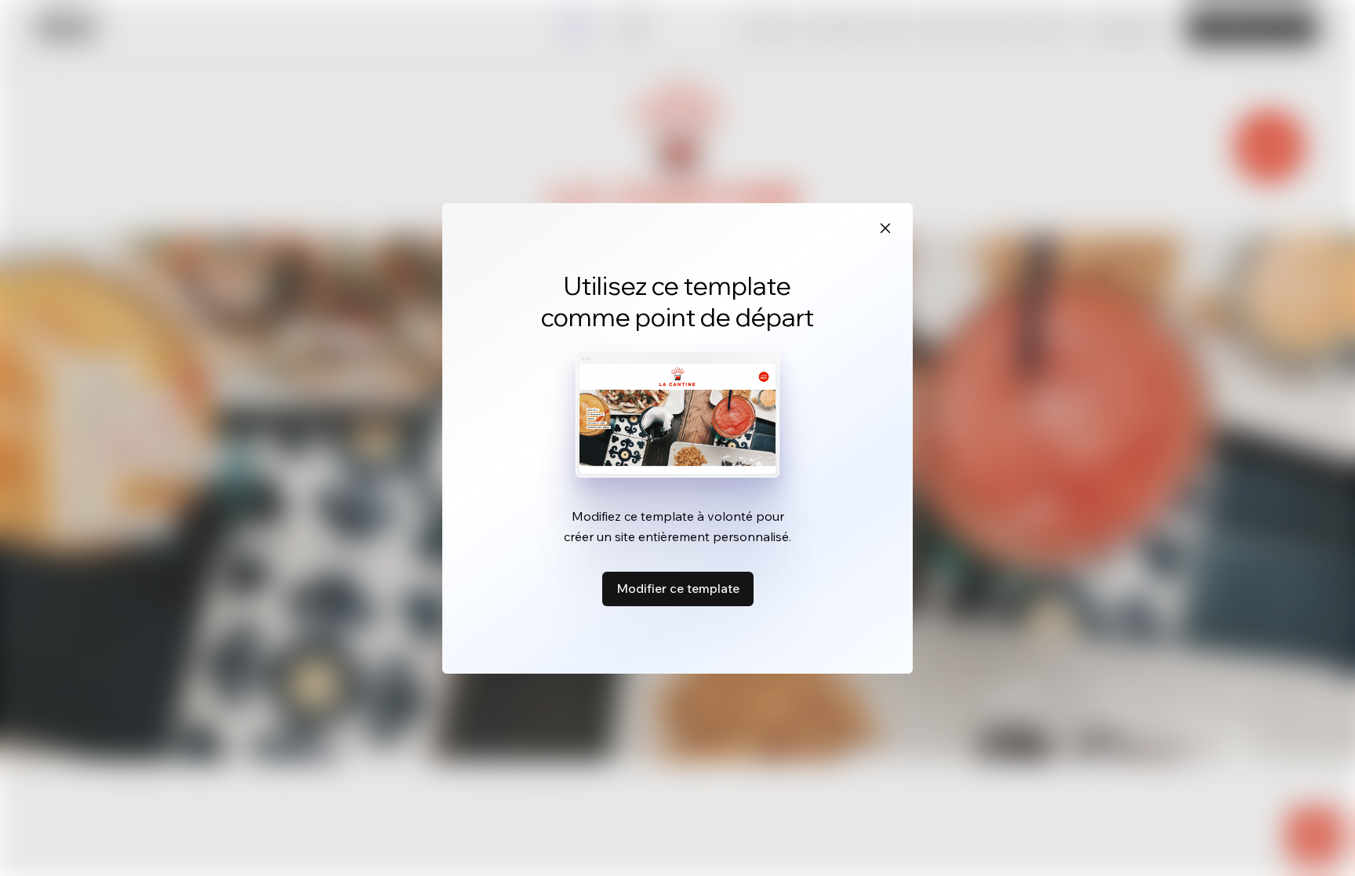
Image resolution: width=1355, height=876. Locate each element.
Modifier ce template (677, 588)
